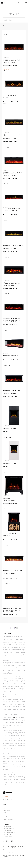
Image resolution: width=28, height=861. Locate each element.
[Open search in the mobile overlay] (21, 2)
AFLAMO (13, 717)
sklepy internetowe (13, 852)
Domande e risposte (8, 836)
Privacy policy (21, 855)
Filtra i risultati (7, 20)
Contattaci (5, 812)
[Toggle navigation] (26, 2)
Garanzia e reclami (7, 826)
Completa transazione (8, 819)
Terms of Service (5, 856)
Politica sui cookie (7, 834)
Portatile (15, 15)
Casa (4, 806)
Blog (4, 808)
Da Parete (10, 13)
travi (8, 852)
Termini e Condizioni (7, 830)
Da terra (17, 13)
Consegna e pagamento (8, 828)
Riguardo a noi (6, 810)
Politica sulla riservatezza (9, 832)
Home (4, 8)
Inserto (9, 15)
